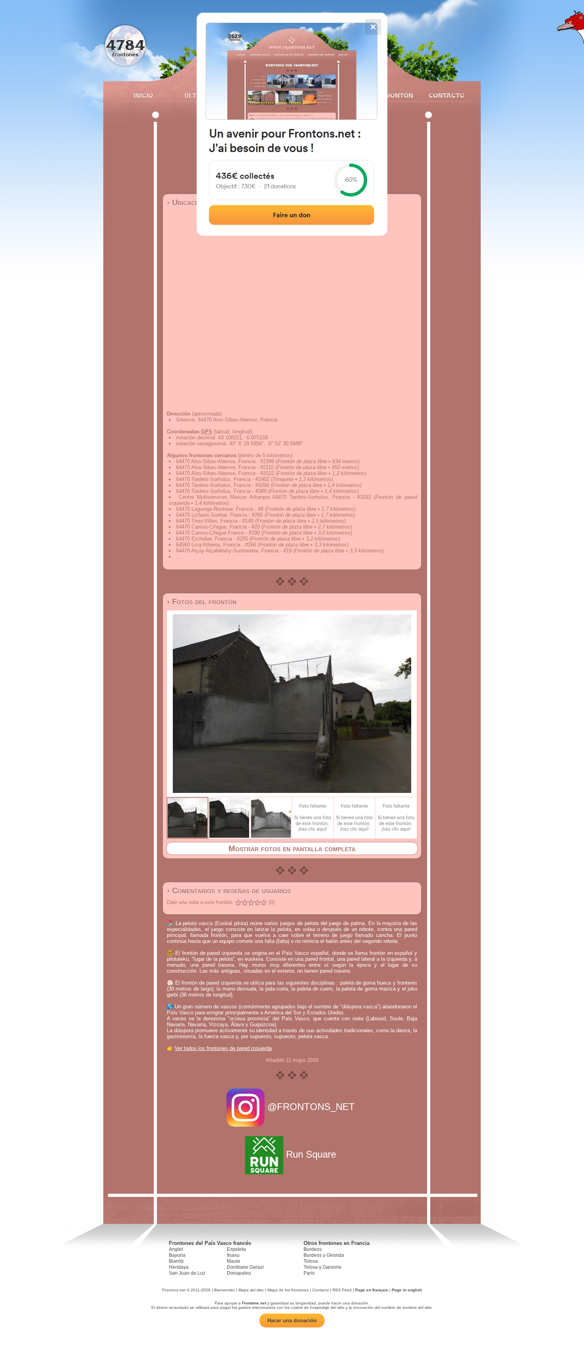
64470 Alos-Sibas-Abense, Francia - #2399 (225, 461)
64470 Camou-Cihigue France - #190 (218, 533)
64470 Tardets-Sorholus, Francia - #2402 (222, 479)
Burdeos (313, 1249)
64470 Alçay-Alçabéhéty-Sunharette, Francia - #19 (234, 551)
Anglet (176, 1249)
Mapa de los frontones (288, 1290)
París (309, 1273)
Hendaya (179, 1267)
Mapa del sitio (251, 1290)
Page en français (371, 1290)
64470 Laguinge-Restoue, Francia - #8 (219, 509)
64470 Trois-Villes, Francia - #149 (214, 521)
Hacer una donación (292, 1320)
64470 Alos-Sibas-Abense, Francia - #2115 (225, 467)
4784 (125, 44)
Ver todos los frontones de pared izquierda (223, 1048)
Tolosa (311, 1261)
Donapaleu (239, 1273)
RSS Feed (342, 1290)
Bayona (177, 1255)
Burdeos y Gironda (324, 1255)
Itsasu (233, 1255)
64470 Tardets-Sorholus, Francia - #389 (221, 491)
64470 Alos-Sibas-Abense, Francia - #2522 (225, 473)
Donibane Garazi (245, 1267)
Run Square (311, 1154)
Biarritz (176, 1261)
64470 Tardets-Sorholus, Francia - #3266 (222, 485)
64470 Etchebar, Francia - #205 (212, 539)
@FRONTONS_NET (311, 1106)
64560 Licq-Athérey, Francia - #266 (216, 545)
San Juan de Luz (187, 1273)
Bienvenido (224, 1290)
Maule (233, 1261)
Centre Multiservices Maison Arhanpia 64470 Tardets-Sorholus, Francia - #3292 (275, 497)
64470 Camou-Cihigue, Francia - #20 (218, 527)
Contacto (443, 95)
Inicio (143, 95)
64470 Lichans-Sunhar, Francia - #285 (219, 515)
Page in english (407, 1290)
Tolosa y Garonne (323, 1267)
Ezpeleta (236, 1249)
